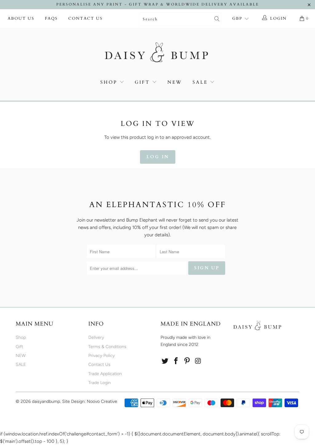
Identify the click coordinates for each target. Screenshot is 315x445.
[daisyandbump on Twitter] (165, 361)
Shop (108, 82)
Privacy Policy (101, 355)
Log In (157, 157)
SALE (201, 82)
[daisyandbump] (157, 53)
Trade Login (99, 382)
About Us (21, 18)
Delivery (96, 337)
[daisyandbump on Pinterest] (187, 361)
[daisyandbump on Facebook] (176, 361)
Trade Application (105, 373)
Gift (142, 82)
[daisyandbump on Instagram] (198, 361)
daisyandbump (46, 401)
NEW (174, 82)
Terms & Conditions (107, 346)
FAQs (51, 18)
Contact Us (85, 18)
